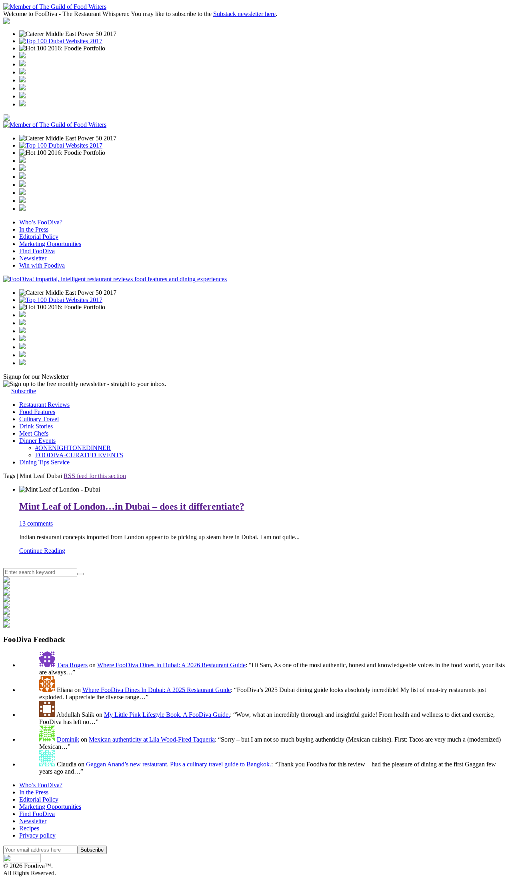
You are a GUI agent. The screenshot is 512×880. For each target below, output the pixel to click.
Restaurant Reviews (44, 404)
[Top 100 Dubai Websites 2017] (60, 41)
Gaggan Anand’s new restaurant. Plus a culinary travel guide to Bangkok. (178, 764)
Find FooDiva (37, 251)
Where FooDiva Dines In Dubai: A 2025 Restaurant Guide (156, 689)
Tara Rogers (72, 665)
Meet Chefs (33, 433)
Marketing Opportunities (50, 243)
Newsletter (32, 258)
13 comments (36, 523)
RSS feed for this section (95, 475)
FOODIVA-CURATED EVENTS (79, 455)
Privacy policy (37, 835)
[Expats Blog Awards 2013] (22, 80)
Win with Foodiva (42, 265)
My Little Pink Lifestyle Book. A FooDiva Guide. (167, 714)
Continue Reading (42, 550)
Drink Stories (36, 426)
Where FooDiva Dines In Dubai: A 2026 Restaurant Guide (171, 665)
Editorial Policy (38, 236)
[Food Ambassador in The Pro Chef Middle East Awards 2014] (22, 72)
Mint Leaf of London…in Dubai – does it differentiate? (131, 506)
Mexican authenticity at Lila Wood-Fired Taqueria (152, 739)
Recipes (29, 828)
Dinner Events (37, 440)
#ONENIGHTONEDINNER (73, 447)
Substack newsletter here (244, 13)
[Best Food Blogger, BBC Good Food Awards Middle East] (22, 56)
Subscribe (23, 391)
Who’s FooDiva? (40, 222)
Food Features (37, 411)
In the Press (33, 229)
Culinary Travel (39, 419)
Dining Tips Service (44, 462)
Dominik (68, 739)
